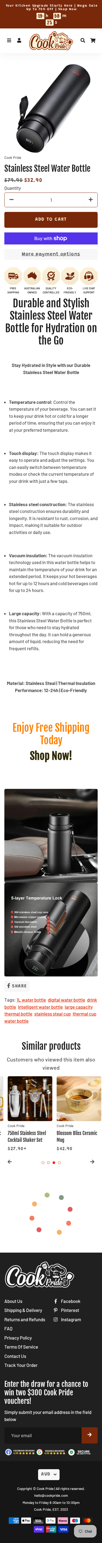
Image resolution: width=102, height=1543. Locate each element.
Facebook (70, 1301)
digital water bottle (66, 999)
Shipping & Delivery (23, 1310)
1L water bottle (31, 999)
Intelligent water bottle (40, 1007)
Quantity (12, 188)
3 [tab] (53, 1162)
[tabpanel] (26, 1114)
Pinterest (69, 1310)
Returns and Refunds (24, 1319)
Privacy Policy (18, 1337)
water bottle (16, 1020)
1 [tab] (43, 1162)
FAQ (8, 1328)
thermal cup (84, 1013)
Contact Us (15, 1356)
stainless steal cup (52, 1013)
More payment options (51, 254)
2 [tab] (48, 1162)
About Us (13, 1301)
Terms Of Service (21, 1346)
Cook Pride (45, 1488)
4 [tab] (59, 1162)
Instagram (70, 1319)
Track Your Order (21, 1365)
